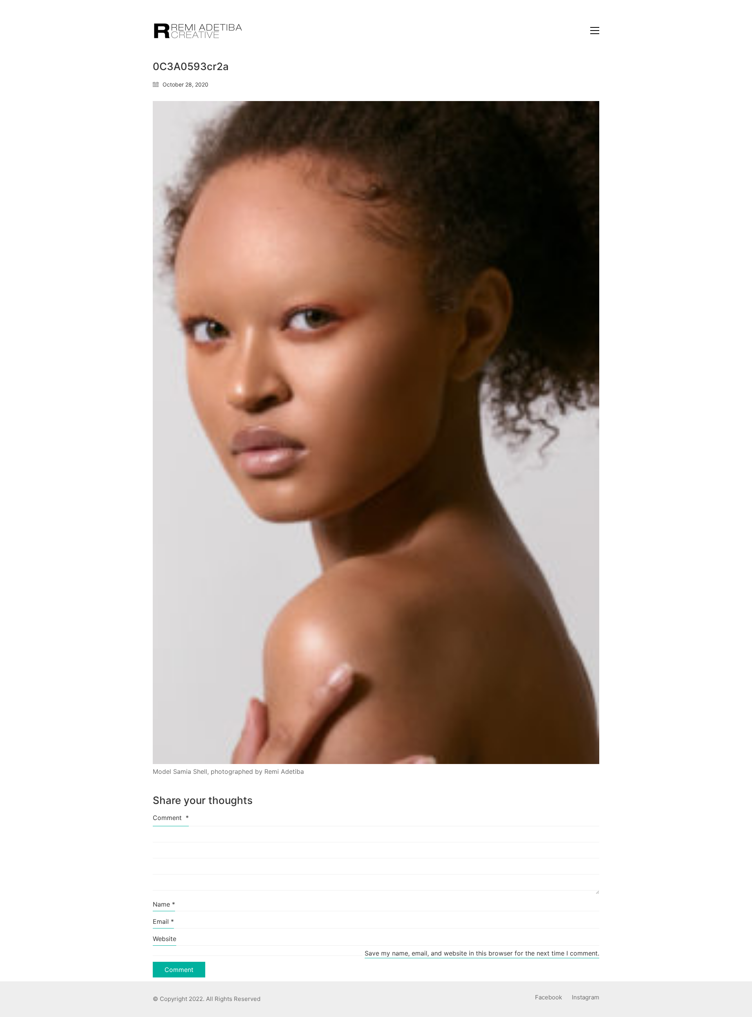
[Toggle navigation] (594, 30)
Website (164, 939)
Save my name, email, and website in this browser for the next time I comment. (482, 953)
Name (164, 904)
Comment (171, 818)
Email (163, 921)
